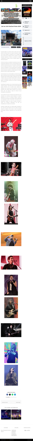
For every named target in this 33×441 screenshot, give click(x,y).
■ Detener (18, 47)
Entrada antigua (18, 402)
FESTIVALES (15, 397)
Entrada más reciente (5, 402)
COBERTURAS (11, 397)
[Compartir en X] (10, 394)
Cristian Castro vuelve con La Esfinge (29, 69)
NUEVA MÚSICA (14, 435)
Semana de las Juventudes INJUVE (24, 84)
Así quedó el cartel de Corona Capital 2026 (30, 79)
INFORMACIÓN (14, 434)
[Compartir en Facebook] (7, 394)
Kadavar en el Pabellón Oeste (16, 418)
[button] (2, 16)
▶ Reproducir (13, 47)
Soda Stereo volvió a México (5, 418)
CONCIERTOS (14, 431)
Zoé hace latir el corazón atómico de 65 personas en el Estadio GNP (24, 62)
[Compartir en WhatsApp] (12, 394)
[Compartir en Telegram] (15, 394)
